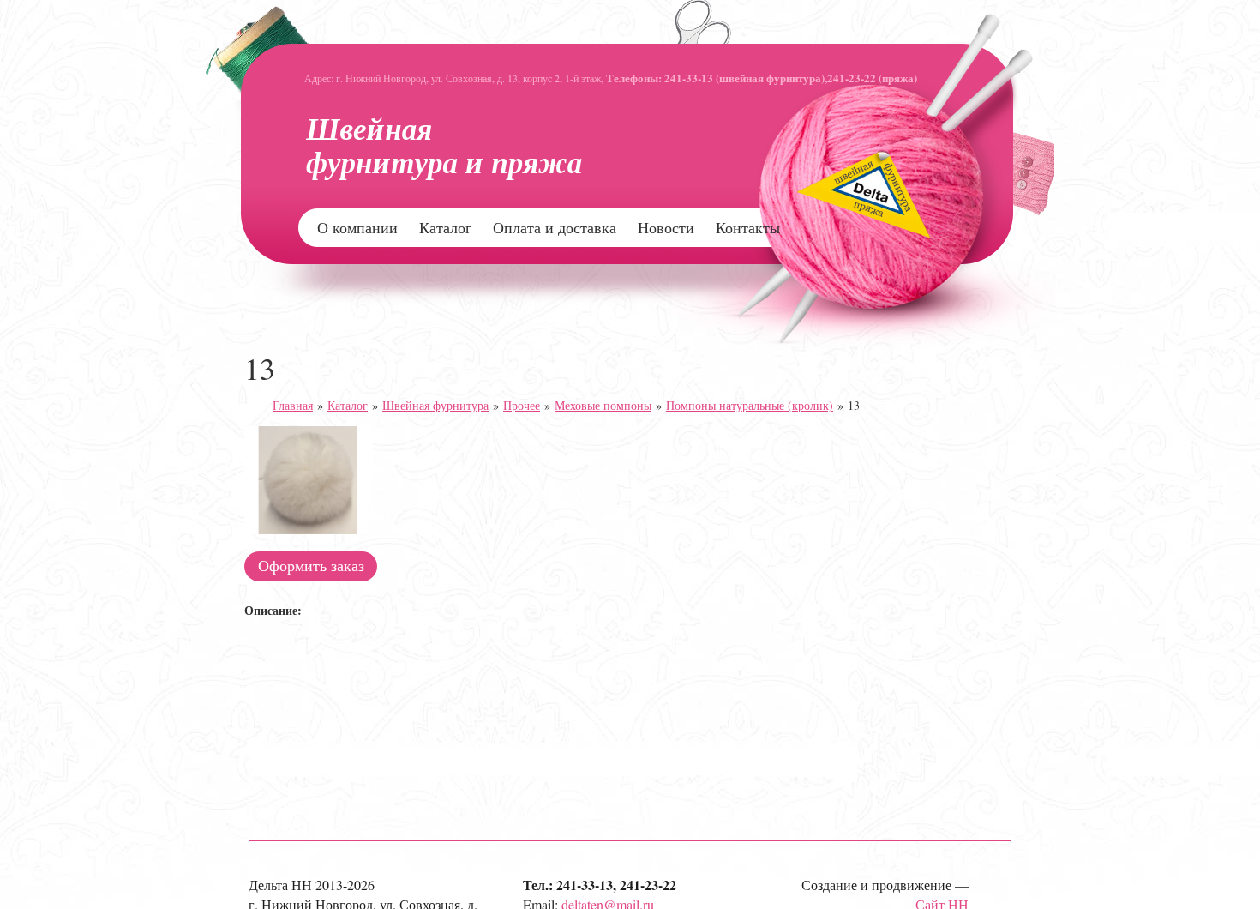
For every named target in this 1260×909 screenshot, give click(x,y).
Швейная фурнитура (435, 405)
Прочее (521, 405)
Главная (293, 405)
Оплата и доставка (554, 227)
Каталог (445, 227)
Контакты (748, 227)
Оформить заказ (311, 565)
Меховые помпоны (603, 405)
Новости (666, 227)
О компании (357, 227)
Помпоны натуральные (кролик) (749, 405)
